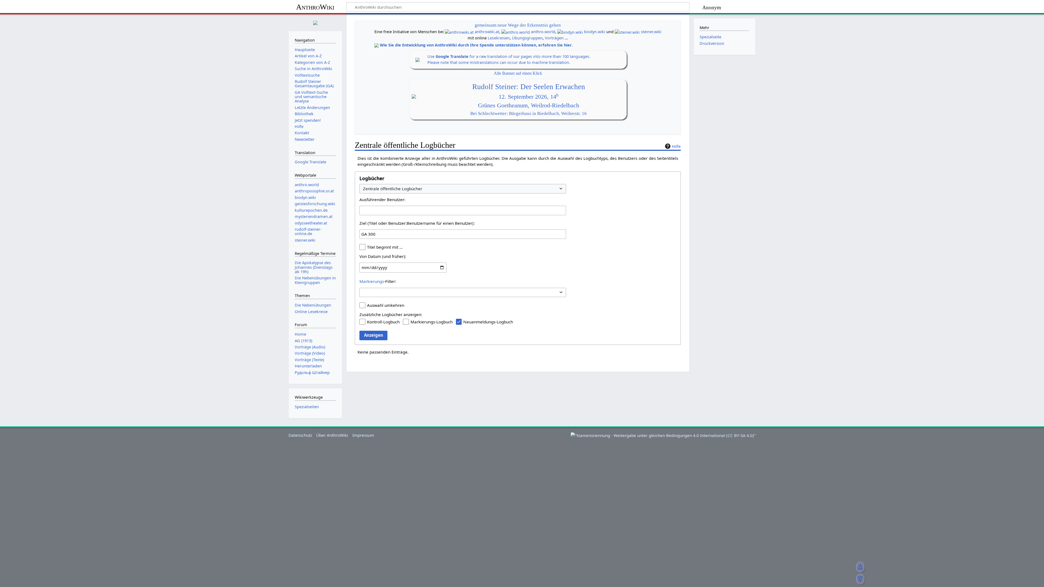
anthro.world (543, 31)
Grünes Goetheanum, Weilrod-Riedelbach (528, 105)
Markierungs (371, 281)
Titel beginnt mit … (385, 247)
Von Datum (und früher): (382, 256)
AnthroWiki (315, 7)
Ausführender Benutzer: (382, 199)
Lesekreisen (499, 37)
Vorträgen (554, 37)
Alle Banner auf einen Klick (518, 73)
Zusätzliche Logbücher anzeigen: (390, 314)
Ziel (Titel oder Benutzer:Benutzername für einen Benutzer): (417, 223)
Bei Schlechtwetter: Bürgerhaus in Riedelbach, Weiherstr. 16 (528, 113)
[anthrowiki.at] (459, 31)
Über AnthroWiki (332, 435)
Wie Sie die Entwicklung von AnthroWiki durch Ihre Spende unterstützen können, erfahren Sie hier (476, 45)
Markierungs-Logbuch (432, 321)
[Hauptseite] (315, 22)
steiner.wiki (651, 31)
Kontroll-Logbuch (383, 321)
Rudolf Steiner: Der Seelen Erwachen (528, 87)
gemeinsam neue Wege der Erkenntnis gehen (518, 25)
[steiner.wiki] (627, 31)
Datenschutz (300, 435)
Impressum (363, 435)
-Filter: (377, 281)
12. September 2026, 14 (528, 96)
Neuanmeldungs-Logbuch (488, 321)
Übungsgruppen (527, 37)
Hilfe (676, 146)
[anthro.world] (515, 31)
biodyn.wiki (594, 31)
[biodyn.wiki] (570, 31)
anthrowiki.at (487, 31)
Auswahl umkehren (385, 305)
